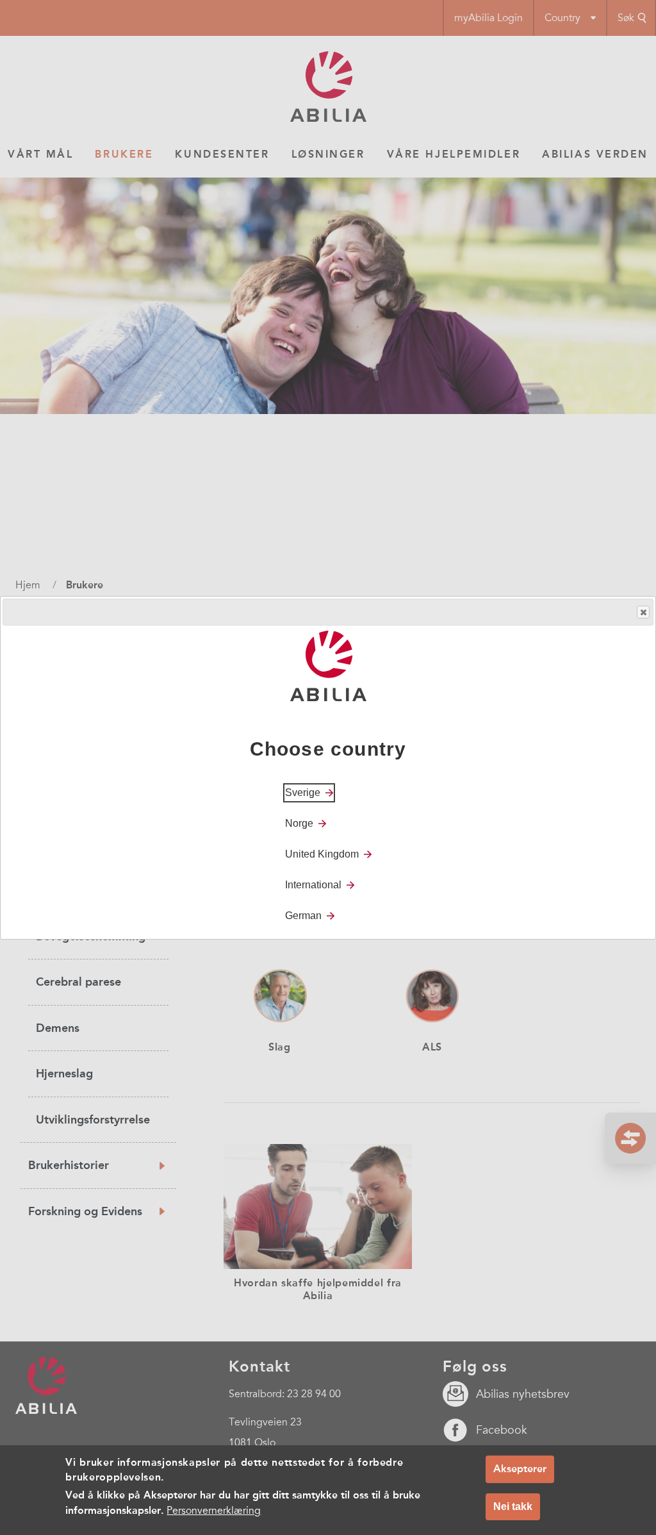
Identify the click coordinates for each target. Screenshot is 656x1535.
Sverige (302, 792)
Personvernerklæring (214, 1510)
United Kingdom (322, 854)
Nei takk (512, 1506)
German (303, 915)
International (313, 884)
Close (643, 612)
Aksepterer (519, 1469)
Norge (299, 823)
